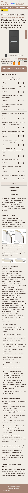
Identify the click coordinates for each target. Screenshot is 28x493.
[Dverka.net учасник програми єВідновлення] (4, 10)
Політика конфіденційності (14, 488)
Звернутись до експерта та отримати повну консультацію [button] (14, 69)
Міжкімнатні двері (8, 7)
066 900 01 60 (20, 3)
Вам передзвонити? (20, 4)
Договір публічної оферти (14, 486)
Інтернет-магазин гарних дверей (8, 14)
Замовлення (24, 1)
